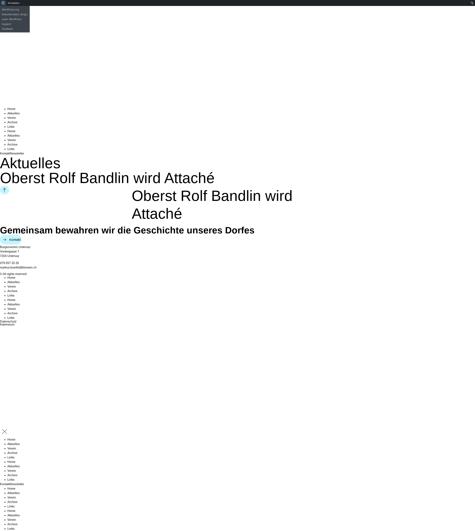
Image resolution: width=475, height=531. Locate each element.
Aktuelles (13, 113)
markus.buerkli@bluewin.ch (18, 267)
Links (10, 126)
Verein (11, 117)
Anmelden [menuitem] (13, 2)
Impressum (7, 324)
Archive (12, 122)
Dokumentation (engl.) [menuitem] (15, 14)
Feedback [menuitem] (7, 28)
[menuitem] (3, 3)
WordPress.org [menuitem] (10, 9)
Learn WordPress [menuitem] (12, 19)
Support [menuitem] (6, 23)
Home (11, 108)
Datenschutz (8, 321)
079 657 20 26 (9, 263)
